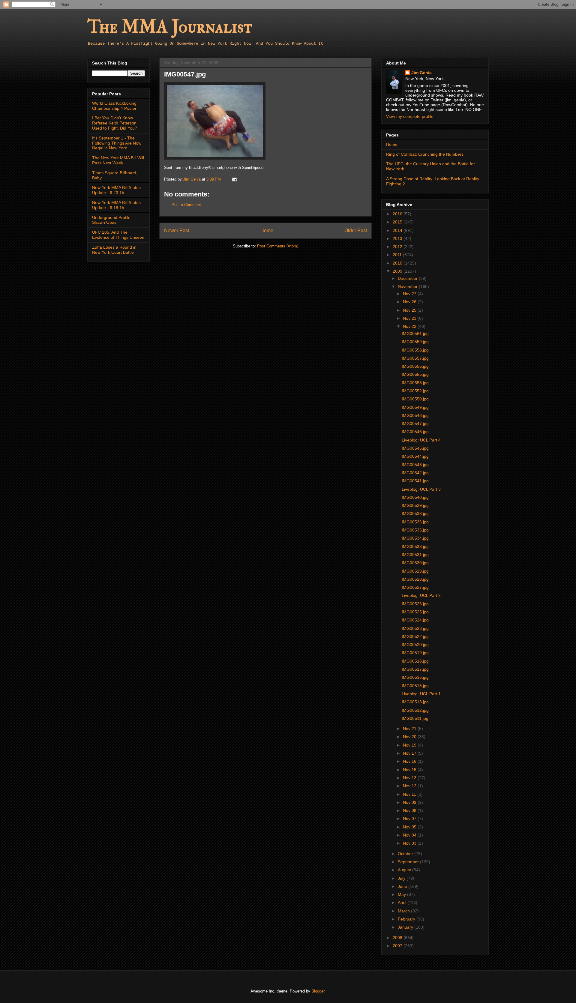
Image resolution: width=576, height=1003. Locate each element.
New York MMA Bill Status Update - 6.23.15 (116, 190)
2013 (398, 238)
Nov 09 (410, 802)
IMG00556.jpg (415, 366)
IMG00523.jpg (415, 628)
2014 (398, 230)
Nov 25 (410, 310)
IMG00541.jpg (415, 480)
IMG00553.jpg (415, 382)
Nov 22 (410, 326)
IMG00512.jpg (415, 710)
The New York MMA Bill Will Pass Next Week (118, 160)
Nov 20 (410, 736)
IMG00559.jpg (415, 341)
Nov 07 (410, 818)
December (408, 278)
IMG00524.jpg (415, 620)
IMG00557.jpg (415, 358)
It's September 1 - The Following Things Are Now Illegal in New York (116, 143)
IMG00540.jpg (415, 497)
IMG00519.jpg (415, 652)
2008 (398, 937)
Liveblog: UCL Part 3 (421, 489)
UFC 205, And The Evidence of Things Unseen (118, 235)
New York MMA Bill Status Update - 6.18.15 (116, 205)
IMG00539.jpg (415, 505)
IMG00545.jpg (415, 448)
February (407, 919)
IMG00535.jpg (415, 530)
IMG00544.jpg (415, 456)
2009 (398, 271)
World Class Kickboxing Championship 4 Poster (114, 106)
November (408, 286)
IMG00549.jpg (415, 407)
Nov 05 (410, 827)
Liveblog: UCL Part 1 (421, 693)
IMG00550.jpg (415, 399)
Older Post (355, 230)
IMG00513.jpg (415, 701)
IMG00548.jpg (415, 415)
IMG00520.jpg (415, 644)
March (404, 911)
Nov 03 (410, 843)
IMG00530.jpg (415, 562)
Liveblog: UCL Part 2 (421, 595)
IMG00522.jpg (415, 636)
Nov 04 (410, 835)
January (406, 927)
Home (266, 230)
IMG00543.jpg (415, 464)
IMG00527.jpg (415, 587)
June (403, 886)
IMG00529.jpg (415, 571)
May (402, 894)
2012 (398, 246)
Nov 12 (410, 785)
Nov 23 (410, 318)
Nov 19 (410, 745)
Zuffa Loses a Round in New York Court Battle (114, 250)
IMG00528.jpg (415, 579)
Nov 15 (410, 769)
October (406, 853)
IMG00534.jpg (415, 538)
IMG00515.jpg (415, 685)
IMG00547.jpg (415, 423)
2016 (398, 213)
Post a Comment (186, 204)
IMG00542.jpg (415, 472)
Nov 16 (410, 761)
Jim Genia (421, 72)
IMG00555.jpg (415, 374)
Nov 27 (410, 293)
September (409, 861)
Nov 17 (410, 753)
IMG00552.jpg (415, 390)
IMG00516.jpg (415, 677)
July (402, 878)
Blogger (317, 991)
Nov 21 (410, 728)
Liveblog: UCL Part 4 (421, 440)
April (402, 902)
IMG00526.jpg (415, 603)
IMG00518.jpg (415, 661)
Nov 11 (410, 794)
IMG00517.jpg (415, 669)
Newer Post (176, 230)
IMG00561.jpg (415, 333)
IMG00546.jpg (415, 431)
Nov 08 (410, 810)
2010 (398, 263)
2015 (398, 222)
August (405, 869)
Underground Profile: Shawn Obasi (112, 220)
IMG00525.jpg (415, 611)
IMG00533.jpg (415, 546)
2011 (398, 254)
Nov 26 (410, 301)
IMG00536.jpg (415, 521)
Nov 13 (410, 777)
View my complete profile (410, 116)
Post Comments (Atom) (277, 246)
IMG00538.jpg (415, 513)
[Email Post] (234, 179)
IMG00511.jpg (415, 718)
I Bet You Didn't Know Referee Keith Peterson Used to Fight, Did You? (114, 122)
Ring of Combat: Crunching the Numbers (425, 154)
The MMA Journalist (169, 27)
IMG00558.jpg (415, 350)
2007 (398, 945)
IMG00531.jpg (415, 554)
